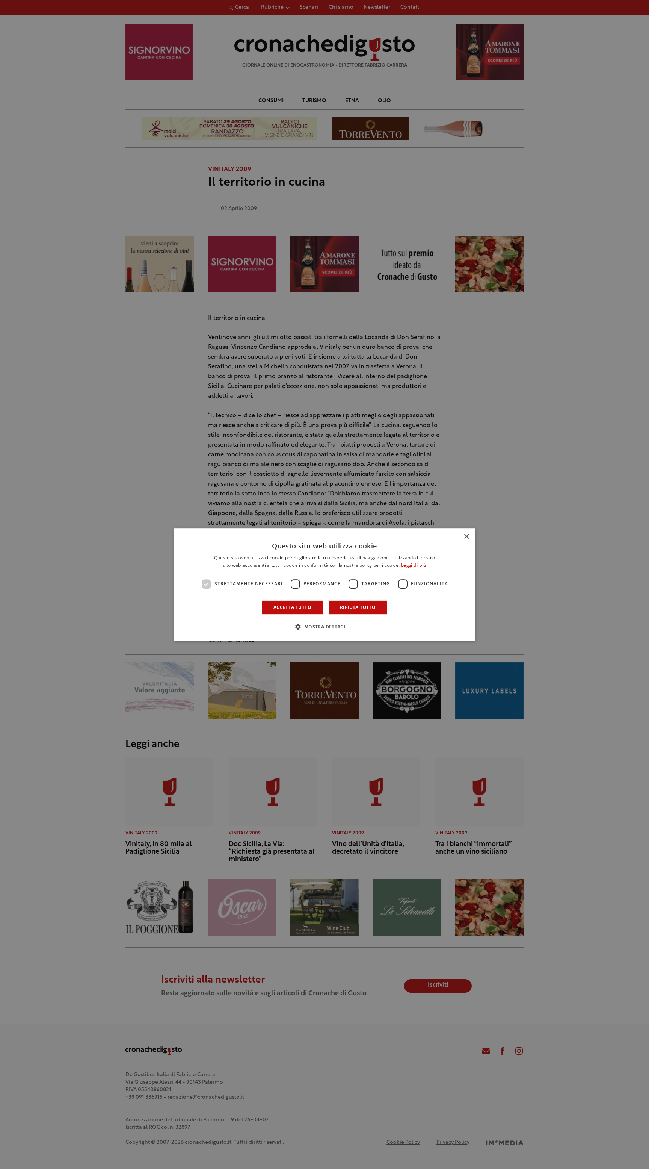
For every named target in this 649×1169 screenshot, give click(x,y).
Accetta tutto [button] (292, 607)
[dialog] (324, 584)
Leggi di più (413, 565)
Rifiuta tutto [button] (358, 607)
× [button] (466, 536)
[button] (324, 626)
